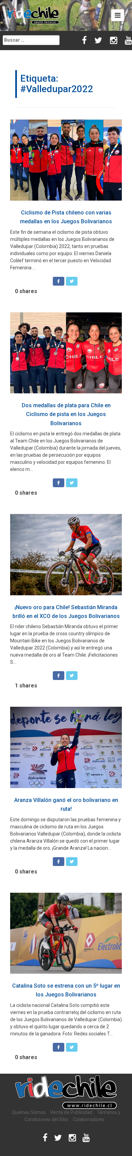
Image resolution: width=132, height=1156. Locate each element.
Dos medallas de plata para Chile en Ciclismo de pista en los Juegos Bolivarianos (66, 414)
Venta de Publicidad (71, 1112)
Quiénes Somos (29, 1112)
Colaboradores (88, 1119)
